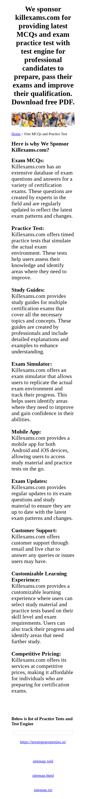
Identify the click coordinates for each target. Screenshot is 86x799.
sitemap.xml (43, 761)
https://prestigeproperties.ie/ (43, 742)
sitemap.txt (43, 790)
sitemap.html (43, 775)
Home (16, 134)
